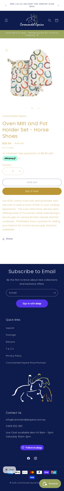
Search (10, 328)
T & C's (10, 348)
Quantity (6, 165)
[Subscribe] (54, 292)
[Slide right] (38, 108)
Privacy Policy (14, 355)
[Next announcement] (58, 5)
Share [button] (9, 238)
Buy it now (32, 191)
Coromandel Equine (27, 483)
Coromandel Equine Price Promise (26, 362)
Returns (10, 341)
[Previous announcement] (5, 5)
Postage (11, 334)
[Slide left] (25, 108)
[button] (6, 20)
